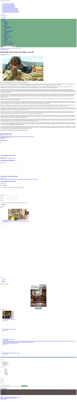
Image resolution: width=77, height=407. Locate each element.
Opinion (4, 48)
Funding (6, 22)
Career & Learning (8, 26)
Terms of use (5, 365)
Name (1, 196)
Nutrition (6, 38)
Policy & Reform (6, 49)
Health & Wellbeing (8, 27)
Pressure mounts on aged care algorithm (9, 6)
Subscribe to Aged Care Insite (9, 42)
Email (1, 198)
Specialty (4, 36)
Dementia (6, 39)
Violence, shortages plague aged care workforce (10, 12)
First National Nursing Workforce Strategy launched (11, 11)
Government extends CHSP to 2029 (8, 7)
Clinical (4, 29)
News (4, 20)
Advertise (4, 40)
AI (5, 34)
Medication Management (9, 31)
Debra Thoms (2, 54)
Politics (6, 24)
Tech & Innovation (6, 33)
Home (1, 48)
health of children (8, 136)
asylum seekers (2, 136)
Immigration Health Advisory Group (18, 136)
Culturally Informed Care (9, 30)
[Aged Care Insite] (3, 15)
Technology (7, 373)
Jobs (3, 44)
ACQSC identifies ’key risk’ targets (8, 3)
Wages (6, 28)
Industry (4, 21)
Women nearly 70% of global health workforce (10, 8)
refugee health (31, 136)
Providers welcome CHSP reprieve (8, 4)
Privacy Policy (5, 364)
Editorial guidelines (6, 363)
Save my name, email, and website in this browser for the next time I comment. (15, 202)
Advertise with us (5, 362)
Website (1, 200)
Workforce (4, 25)
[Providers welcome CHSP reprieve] (7, 158)
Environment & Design (8, 37)
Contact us (4, 361)
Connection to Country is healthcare (8, 5)
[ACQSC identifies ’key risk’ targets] (10, 153)
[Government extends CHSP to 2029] (19, 179)
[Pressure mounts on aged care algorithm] (10, 174)
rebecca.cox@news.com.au (7, 134)
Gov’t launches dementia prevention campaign (10, 9)
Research (6, 32)
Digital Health (7, 35)
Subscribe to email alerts (9, 43)
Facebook (2, 381)
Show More (2, 138)
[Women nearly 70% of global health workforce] (40, 342)
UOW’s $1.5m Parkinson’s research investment (10, 10)
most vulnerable (26, 136)
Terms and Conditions (47, 389)
